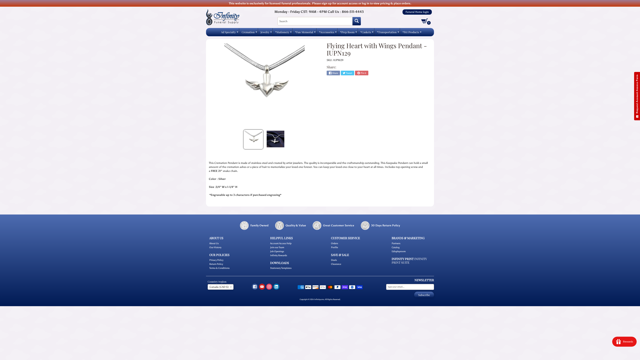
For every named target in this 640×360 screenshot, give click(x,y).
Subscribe (424, 295)
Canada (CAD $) (219, 286)
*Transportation (388, 33)
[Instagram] (269, 287)
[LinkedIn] (276, 287)
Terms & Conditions (219, 268)
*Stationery (283, 33)
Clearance (336, 264)
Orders (334, 243)
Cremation (249, 33)
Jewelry (266, 33)
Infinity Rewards (278, 255)
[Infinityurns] (222, 16)
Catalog (396, 247)
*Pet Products (412, 33)
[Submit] (356, 21)
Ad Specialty (229, 33)
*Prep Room (348, 33)
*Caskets (367, 33)
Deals (334, 260)
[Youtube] (262, 287)
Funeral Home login (417, 12)
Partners (396, 243)
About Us (214, 243)
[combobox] (315, 21)
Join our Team (277, 247)
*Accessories (328, 33)
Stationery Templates (281, 268)
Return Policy (216, 264)
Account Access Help (281, 243)
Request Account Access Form (637, 94)
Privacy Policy (216, 260)
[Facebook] (255, 287)
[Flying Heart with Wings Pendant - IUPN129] (253, 140)
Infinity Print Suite (409, 261)
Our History (215, 247)
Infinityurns (319, 299)
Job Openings (277, 251)
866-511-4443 (353, 12)
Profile (334, 247)
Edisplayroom (399, 251)
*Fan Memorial (305, 33)
